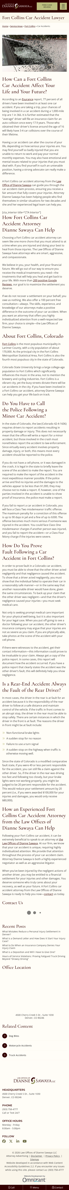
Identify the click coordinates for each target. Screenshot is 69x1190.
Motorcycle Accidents (20, 1045)
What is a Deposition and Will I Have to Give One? (28, 952)
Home (5, 26)
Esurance (27, 99)
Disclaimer (37, 1155)
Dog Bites (14, 1035)
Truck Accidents (17, 1055)
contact (48, 894)
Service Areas (16, 26)
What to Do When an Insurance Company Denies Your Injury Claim (31, 947)
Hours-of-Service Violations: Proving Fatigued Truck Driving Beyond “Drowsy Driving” (33, 957)
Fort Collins (30, 26)
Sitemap (34, 1159)
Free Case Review (47, 6)
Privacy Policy (52, 1155)
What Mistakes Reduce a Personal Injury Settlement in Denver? (31, 933)
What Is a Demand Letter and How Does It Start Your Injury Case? (33, 940)
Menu (63, 8)
